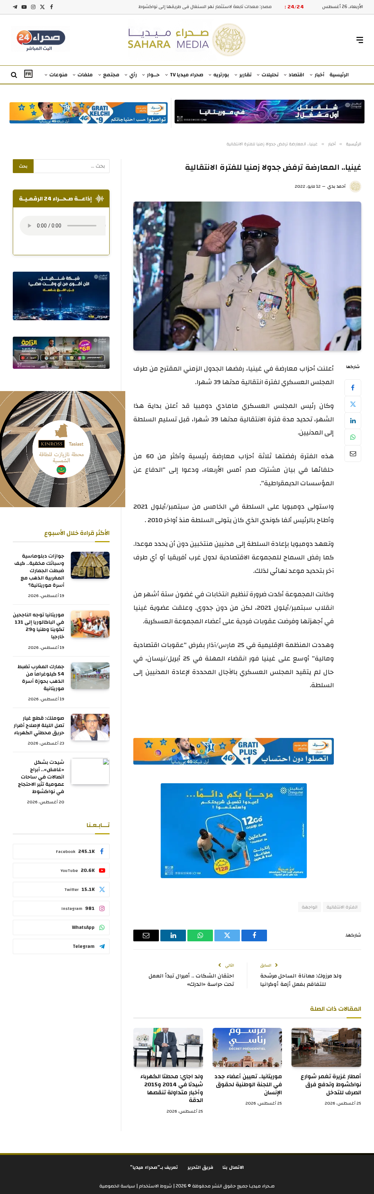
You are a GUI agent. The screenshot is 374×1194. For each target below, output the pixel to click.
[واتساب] (352, 437)
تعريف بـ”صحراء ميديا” (154, 1167)
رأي (133, 75)
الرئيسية (339, 75)
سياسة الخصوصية (117, 1186)
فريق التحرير (200, 1167)
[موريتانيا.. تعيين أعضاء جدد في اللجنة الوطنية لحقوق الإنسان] (247, 1047)
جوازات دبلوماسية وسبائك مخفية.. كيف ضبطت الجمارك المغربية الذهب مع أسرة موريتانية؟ (39, 570)
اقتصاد (296, 75)
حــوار (153, 75)
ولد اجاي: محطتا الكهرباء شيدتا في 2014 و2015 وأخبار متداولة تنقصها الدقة (171, 1089)
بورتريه (221, 75)
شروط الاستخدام (155, 1186)
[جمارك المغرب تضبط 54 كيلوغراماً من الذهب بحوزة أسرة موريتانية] (90, 675)
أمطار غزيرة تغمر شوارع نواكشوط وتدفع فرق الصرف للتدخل (331, 1085)
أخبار (319, 75)
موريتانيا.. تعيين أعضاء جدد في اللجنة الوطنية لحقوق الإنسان (248, 1085)
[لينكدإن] (352, 420)
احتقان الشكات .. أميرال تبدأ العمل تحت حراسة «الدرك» (191, 980)
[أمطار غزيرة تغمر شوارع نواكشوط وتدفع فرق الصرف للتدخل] (326, 1047)
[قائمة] (359, 40)
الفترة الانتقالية (342, 907)
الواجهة (309, 907)
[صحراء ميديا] (187, 40)
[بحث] (15, 75)
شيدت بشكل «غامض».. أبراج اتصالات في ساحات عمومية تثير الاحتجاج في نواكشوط (41, 777)
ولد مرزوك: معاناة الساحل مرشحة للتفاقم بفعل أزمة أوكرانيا (301, 980)
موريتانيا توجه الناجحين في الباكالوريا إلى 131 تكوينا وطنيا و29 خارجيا (38, 625)
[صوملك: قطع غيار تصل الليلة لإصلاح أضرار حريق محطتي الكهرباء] (90, 727)
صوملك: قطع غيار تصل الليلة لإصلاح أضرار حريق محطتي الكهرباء (39, 725)
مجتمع (111, 75)
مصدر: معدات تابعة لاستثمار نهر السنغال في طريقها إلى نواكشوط (205, 7)
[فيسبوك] (352, 387)
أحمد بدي (336, 186)
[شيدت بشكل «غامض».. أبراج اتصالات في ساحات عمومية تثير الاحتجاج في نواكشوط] (90, 771)
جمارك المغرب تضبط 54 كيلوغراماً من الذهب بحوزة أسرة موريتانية (41, 677)
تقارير (245, 75)
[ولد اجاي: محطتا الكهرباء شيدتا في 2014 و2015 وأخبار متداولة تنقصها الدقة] (168, 1047)
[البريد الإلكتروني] (352, 453)
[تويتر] (352, 404)
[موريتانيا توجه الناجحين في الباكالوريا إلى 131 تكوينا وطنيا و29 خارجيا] (90, 624)
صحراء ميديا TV (186, 75)
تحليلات (270, 75)
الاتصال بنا (233, 1167)
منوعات (58, 75)
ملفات (85, 75)
